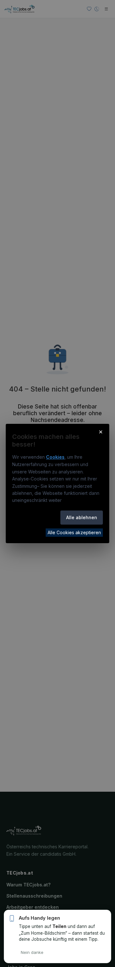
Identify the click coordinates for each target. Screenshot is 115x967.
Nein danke (32, 952)
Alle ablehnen (81, 517)
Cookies (55, 457)
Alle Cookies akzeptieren (74, 532)
